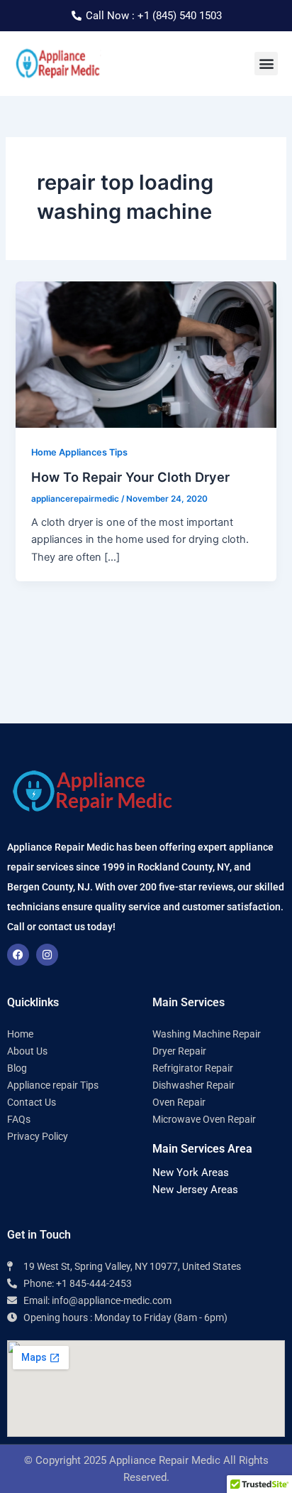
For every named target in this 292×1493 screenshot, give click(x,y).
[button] (266, 63)
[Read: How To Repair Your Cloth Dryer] (146, 353)
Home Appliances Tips (79, 452)
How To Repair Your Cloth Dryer (130, 477)
